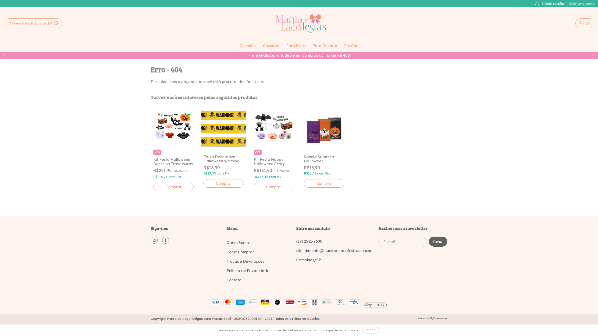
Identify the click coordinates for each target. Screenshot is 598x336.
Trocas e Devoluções (245, 261)
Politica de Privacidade (248, 270)
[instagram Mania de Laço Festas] (154, 240)
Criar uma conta (581, 4)
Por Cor (350, 45)
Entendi (371, 330)
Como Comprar (240, 252)
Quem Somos (238, 242)
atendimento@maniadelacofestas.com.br (333, 250)
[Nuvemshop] (432, 319)
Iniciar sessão (553, 4)
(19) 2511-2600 (309, 241)
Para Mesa (296, 45)
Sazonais (271, 45)
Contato (234, 280)
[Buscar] (56, 23)
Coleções (248, 45)
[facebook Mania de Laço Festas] (165, 240)
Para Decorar (325, 45)
